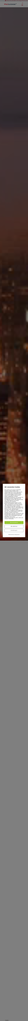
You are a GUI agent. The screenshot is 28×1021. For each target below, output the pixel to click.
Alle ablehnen (14, 526)
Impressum (17, 534)
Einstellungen (14, 530)
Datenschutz (11, 534)
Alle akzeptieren (14, 522)
